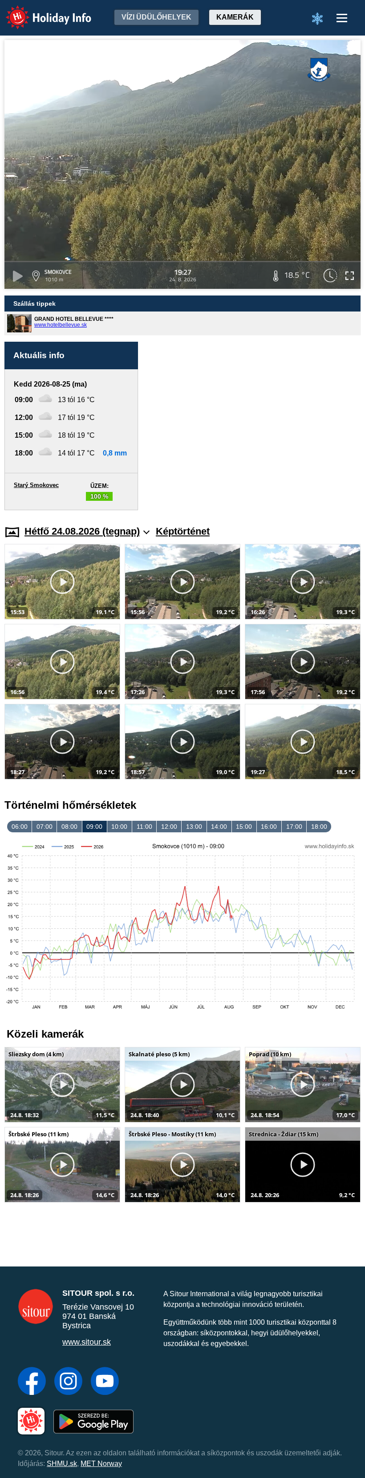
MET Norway (101, 1463)
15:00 (244, 826)
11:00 (144, 826)
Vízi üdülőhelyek (156, 17)
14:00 (219, 826)
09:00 (94, 826)
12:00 (169, 826)
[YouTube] (105, 1382)
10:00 (119, 826)
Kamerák (235, 17)
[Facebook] (32, 1382)
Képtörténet (183, 531)
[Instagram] (68, 1382)
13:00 (194, 826)
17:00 (294, 826)
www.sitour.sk (86, 1342)
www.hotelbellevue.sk (60, 325)
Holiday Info (40, 11)
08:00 (69, 826)
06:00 (20, 826)
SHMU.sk (62, 1463)
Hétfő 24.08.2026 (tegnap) (82, 531)
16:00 (269, 826)
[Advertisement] (254, 426)
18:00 (319, 826)
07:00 (44, 826)
